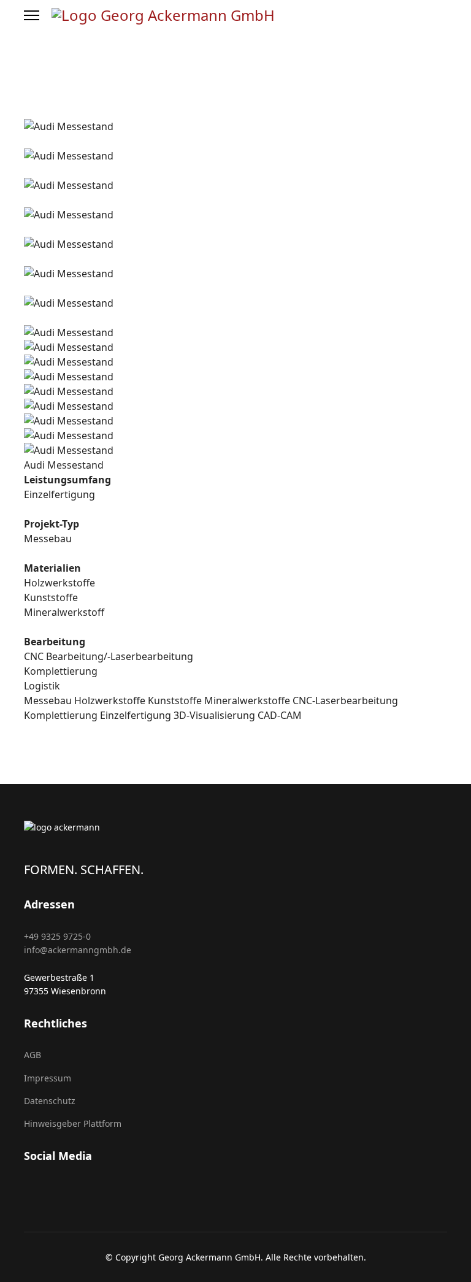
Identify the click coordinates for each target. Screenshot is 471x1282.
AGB (32, 1055)
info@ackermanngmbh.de (77, 950)
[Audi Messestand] (27, 111)
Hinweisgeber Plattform (72, 1123)
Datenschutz (49, 1101)
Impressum (47, 1078)
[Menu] (31, 15)
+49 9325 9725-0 (57, 936)
